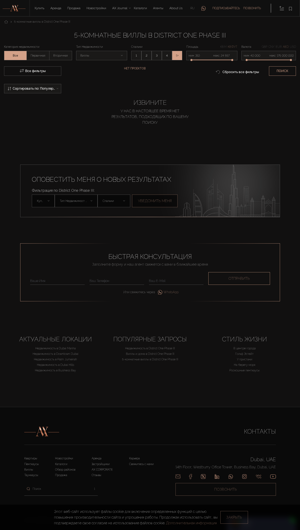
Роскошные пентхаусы (244, 370)
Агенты (158, 8)
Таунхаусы (31, 475)
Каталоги (140, 8)
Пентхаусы (31, 464)
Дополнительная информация (191, 523)
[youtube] (273, 476)
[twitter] (203, 476)
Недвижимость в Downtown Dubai (55, 353)
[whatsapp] (203, 8)
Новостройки (96, 8)
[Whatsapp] (230, 476)
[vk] (258, 476)
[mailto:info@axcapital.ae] (178, 476)
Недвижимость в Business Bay (55, 370)
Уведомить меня (155, 201)
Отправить (239, 278)
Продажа (73, 8)
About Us (175, 8)
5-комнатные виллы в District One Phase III (150, 359)
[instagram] (244, 476)
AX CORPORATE (102, 469)
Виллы (28, 469)
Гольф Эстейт (244, 353)
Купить (39, 8)
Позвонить (252, 8)
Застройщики (101, 464)
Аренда (55, 8)
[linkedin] (216, 476)
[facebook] (190, 476)
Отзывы (96, 475)
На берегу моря (244, 364)
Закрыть (234, 517)
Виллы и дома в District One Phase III (150, 353)
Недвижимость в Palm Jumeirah (55, 359)
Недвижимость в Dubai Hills (55, 364)
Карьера (134, 458)
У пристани (244, 359)
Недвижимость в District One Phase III (150, 348)
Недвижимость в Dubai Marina (55, 348)
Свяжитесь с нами (141, 464)
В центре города (244, 348)
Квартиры (30, 458)
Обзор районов (65, 469)
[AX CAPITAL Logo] (41, 431)
